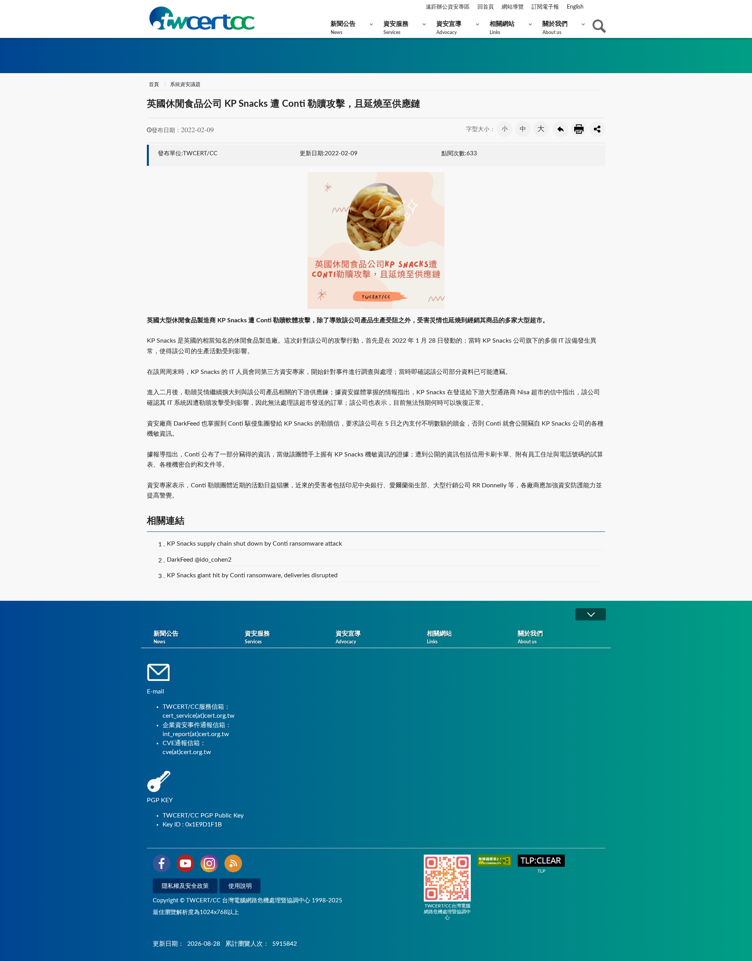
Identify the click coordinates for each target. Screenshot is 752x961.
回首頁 (485, 7)
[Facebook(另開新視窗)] (161, 865)
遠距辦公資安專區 (448, 7)
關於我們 (555, 28)
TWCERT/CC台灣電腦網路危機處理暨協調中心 (447, 912)
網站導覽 (513, 7)
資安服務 (396, 28)
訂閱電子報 (545, 7)
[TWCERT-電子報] (202, 18)
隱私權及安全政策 (185, 886)
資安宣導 (448, 28)
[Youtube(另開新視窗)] (185, 865)
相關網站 (502, 28)
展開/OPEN (590, 614)
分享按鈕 (597, 129)
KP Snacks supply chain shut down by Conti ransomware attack (254, 544)
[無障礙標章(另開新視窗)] (494, 861)
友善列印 (579, 129)
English (575, 7)
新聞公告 (343, 28)
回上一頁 (560, 129)
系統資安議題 (185, 84)
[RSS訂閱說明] (233, 865)
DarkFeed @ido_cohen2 (199, 560)
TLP (541, 871)
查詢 (599, 26)
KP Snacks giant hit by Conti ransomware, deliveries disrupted (252, 575)
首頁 (154, 84)
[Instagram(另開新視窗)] (209, 865)
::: (148, 7)
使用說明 (240, 886)
